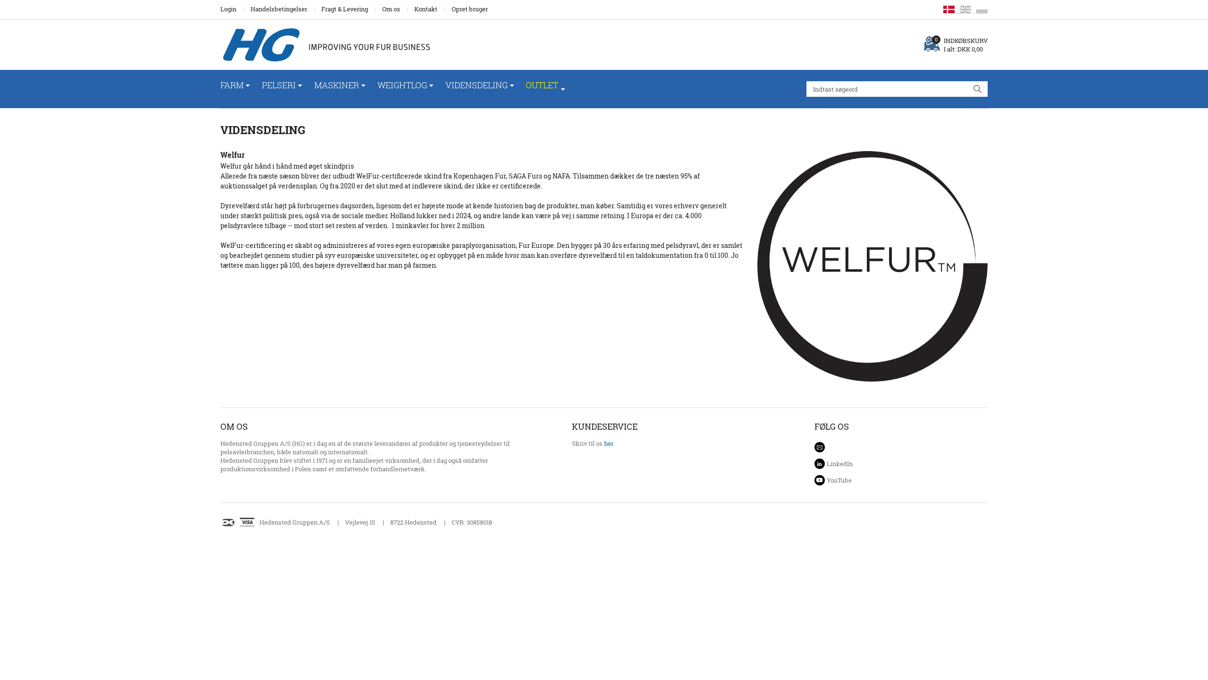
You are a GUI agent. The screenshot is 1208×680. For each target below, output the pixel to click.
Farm (231, 85)
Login (228, 9)
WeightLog (402, 85)
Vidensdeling (476, 85)
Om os (391, 9)
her (608, 443)
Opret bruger (470, 9)
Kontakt (425, 9)
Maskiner (336, 85)
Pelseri (279, 85)
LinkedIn (840, 463)
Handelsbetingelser (279, 9)
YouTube (839, 480)
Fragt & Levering (344, 9)
